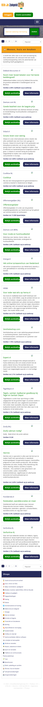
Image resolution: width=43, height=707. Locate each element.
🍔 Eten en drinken (9, 615)
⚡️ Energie (6, 612)
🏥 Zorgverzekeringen (9, 675)
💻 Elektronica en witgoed (11, 609)
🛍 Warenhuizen (8, 662)
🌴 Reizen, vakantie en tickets (12, 646)
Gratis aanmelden (23, 15)
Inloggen (8, 15)
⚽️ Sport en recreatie (9, 650)
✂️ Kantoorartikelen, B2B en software (14, 637)
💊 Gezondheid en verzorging (12, 628)
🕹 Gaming (6, 624)
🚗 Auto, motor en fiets (10, 584)
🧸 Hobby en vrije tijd (9, 634)
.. (12, 41)
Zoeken (34, 32)
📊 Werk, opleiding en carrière (12, 665)
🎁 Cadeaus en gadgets (10, 593)
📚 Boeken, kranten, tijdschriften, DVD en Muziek (18, 590)
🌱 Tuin (5, 659)
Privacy (27, 688)
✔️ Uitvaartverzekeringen (11, 672)
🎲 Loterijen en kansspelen (11, 640)
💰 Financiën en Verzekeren (11, 621)
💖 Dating (6, 599)
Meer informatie (31, 93)
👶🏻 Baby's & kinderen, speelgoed (13, 587)
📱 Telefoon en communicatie (12, 653)
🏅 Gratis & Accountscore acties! (13, 580)
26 (16, 41)
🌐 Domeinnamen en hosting (12, 606)
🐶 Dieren (6, 602)
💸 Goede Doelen (8, 631)
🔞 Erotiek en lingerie (9, 618)
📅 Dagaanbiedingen (9, 596)
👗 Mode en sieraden (9, 643)
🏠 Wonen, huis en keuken (11, 668)
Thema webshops (8, 656)
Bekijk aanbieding (12, 93)
